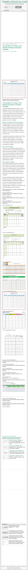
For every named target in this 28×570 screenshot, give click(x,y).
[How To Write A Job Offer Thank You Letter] (5, 459)
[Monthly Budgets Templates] (5, 527)
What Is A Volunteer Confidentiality (16, 440)
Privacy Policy (12, 567)
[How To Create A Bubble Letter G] (5, 449)
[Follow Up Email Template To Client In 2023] (5, 544)
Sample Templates (9, 42)
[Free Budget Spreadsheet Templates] (5, 536)
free (8, 436)
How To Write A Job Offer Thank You (16, 455)
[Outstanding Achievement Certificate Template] (5, 533)
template (14, 436)
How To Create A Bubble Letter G (15, 445)
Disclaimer (19, 566)
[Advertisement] (14, 26)
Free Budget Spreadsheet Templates (16, 535)
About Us (3, 566)
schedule (11, 436)
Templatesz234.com (14, 1)
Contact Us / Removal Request (11, 566)
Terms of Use (18, 567)
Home (4, 42)
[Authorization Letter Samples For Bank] (6, 454)
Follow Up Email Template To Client (15, 540)
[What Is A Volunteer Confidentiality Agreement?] (6, 443)
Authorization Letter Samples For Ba (16, 450)
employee (6, 436)
